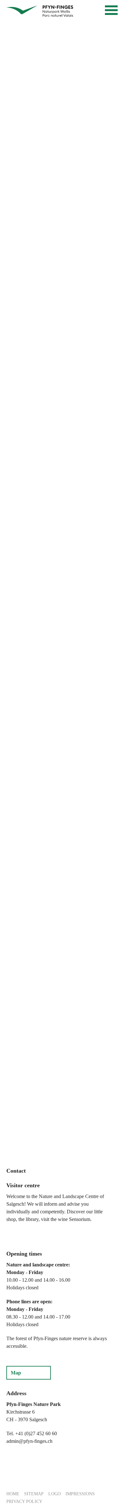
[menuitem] (12, 1493)
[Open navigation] (111, 10)
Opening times (24, 1254)
